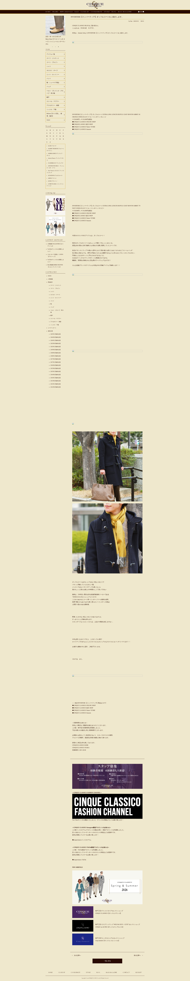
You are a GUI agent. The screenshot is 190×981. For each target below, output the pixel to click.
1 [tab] (52, 47)
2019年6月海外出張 (55, 349)
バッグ (52, 307)
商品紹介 (50, 282)
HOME (48, 12)
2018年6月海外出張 (55, 353)
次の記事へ (77, 955)
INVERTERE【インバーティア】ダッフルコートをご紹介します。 (97, 17)
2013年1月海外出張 (55, 384)
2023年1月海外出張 (55, 346)
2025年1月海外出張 (55, 334)
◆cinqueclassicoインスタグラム (81, 840)
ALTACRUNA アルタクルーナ (55, 175)
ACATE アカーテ (52, 145)
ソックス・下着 (54, 325)
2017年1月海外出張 (55, 362)
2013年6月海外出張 (55, 381)
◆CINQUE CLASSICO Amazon (81, 129)
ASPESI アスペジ (52, 178)
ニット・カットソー (55, 297)
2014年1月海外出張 (55, 377)
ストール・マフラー (55, 318)
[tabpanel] (55, 29)
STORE (107, 12)
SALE (77, 12)
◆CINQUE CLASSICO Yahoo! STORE (83, 127)
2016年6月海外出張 (55, 365)
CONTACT (126, 972)
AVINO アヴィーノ (52, 181)
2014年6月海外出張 (55, 374)
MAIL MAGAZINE (125, 12)
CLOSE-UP (61, 972)
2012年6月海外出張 (55, 387)
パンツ (52, 301)
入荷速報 (50, 279)
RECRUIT (138, 972)
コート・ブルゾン (55, 288)
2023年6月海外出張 (55, 343)
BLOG (142, 21)
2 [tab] (55, 47)
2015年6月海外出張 (55, 368)
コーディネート (52, 328)
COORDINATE (96, 12)
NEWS (49, 276)
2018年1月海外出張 (55, 356)
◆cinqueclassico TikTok (79, 859)
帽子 (51, 315)
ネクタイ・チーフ (55, 294)
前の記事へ (137, 955)
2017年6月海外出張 (55, 359)
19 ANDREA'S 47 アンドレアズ (55, 163)
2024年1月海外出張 (55, 340)
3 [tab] (58, 47)
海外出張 (50, 331)
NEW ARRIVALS (66, 12)
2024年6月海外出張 (55, 337)
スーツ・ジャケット (55, 285)
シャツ (52, 291)
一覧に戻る (107, 961)
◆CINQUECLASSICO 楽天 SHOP (82, 124)
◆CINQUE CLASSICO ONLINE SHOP (84, 122)
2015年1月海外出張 (55, 371)
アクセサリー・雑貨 (55, 321)
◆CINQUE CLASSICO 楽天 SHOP (82, 708)
